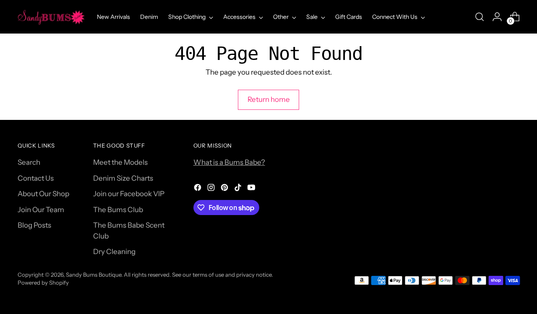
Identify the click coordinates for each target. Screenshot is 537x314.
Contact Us (36, 178)
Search (29, 162)
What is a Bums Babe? (229, 162)
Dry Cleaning (114, 251)
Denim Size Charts (123, 178)
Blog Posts (34, 225)
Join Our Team (41, 209)
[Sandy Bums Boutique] (51, 16)
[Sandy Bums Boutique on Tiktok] (239, 189)
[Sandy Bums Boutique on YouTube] (252, 189)
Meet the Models (120, 162)
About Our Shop (43, 193)
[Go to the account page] (497, 16)
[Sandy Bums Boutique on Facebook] (198, 189)
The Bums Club (118, 209)
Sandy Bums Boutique (93, 274)
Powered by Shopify (43, 282)
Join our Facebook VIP (128, 193)
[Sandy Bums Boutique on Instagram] (212, 189)
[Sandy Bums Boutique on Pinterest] (225, 189)
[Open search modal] (479, 16)
